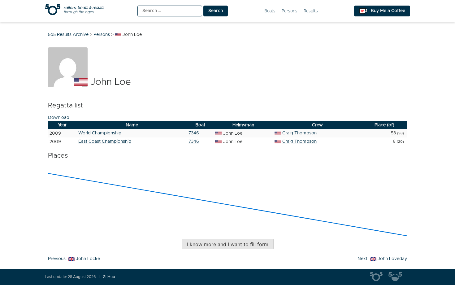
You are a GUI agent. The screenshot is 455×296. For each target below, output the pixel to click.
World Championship (99, 133)
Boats (269, 11)
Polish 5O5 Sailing (397, 276)
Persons (289, 11)
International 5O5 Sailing (379, 276)
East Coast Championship (104, 141)
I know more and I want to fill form (227, 244)
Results (311, 11)
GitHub (109, 277)
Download (58, 117)
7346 (193, 133)
